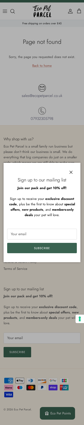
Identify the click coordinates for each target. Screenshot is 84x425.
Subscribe (42, 248)
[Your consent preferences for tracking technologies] (79, 319)
